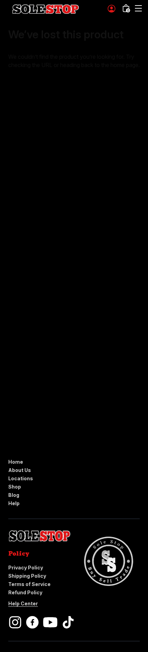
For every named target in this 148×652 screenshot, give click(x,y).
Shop (14, 487)
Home (15, 462)
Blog (13, 495)
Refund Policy (25, 592)
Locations (20, 478)
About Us (19, 470)
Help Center (23, 603)
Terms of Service (29, 584)
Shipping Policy (27, 576)
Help (14, 503)
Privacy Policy (25, 567)
